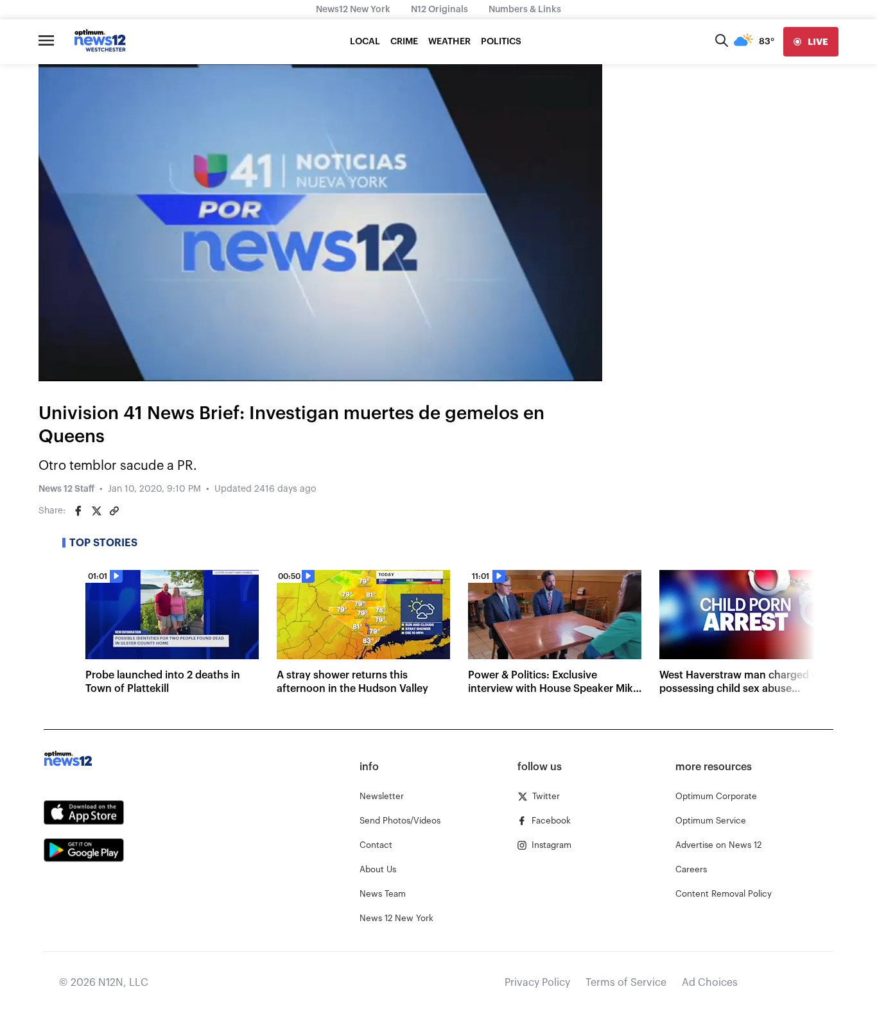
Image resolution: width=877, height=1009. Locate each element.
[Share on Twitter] (96, 511)
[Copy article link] (114, 511)
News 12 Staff (66, 489)
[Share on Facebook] (78, 511)
